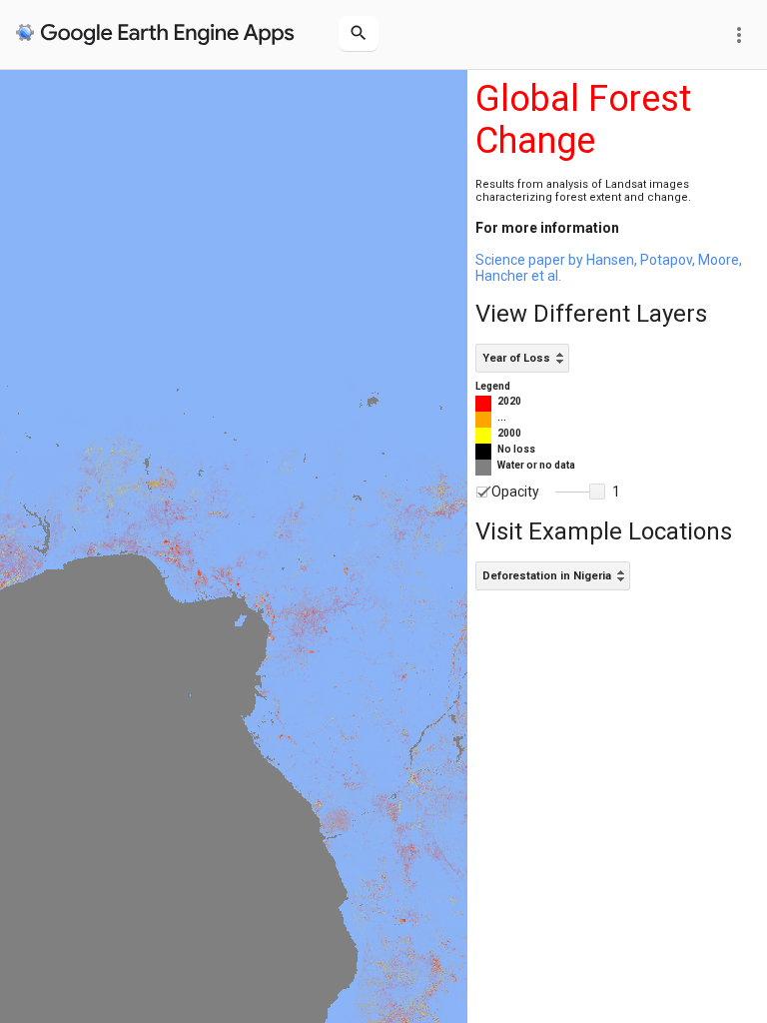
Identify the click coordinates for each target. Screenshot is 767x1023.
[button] (597, 492)
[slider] (580, 493)
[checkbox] (481, 492)
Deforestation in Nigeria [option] (546, 575)
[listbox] (522, 358)
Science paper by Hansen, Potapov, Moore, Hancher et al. (608, 268)
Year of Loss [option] (516, 358)
